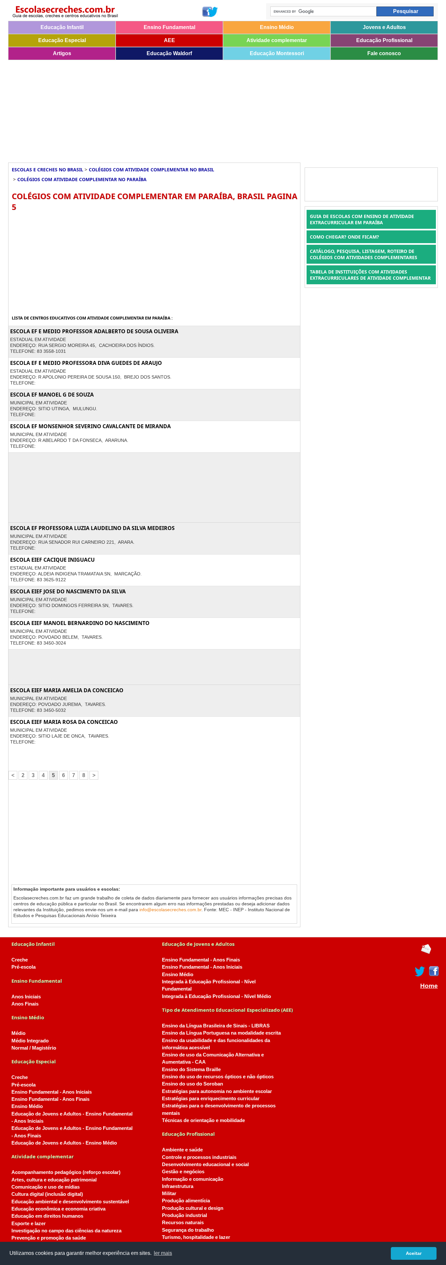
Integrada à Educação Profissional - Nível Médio (216, 996)
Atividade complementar (277, 40)
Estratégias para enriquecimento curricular (211, 1098)
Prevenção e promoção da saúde (48, 1238)
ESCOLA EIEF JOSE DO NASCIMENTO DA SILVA (68, 591)
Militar (169, 1193)
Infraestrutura (177, 1186)
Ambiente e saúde (182, 1149)
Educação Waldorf (169, 53)
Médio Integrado (30, 1040)
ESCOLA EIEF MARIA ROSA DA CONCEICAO (64, 722)
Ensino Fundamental (169, 27)
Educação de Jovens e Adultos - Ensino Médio (64, 1143)
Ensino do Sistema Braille (191, 1069)
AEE (169, 40)
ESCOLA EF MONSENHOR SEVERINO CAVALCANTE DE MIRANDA (90, 426)
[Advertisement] (204, 109)
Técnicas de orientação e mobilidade (203, 1120)
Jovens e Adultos (384, 27)
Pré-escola (23, 967)
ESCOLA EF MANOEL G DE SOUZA (52, 394)
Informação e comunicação (192, 1179)
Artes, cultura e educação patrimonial (54, 1179)
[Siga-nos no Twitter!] (213, 12)
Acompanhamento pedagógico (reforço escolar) (65, 1172)
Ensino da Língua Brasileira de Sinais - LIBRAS (216, 1025)
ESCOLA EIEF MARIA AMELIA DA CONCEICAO (66, 690)
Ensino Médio (277, 27)
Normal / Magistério (33, 1048)
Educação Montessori (277, 53)
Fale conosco (384, 53)
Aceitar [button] (414, 1253)
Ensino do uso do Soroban (192, 1083)
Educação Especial (62, 40)
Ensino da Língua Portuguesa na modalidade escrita (221, 1033)
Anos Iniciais (26, 996)
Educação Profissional (384, 40)
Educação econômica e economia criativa (58, 1208)
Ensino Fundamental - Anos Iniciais (51, 1092)
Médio (18, 1033)
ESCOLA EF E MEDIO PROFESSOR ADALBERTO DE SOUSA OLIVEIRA (94, 331)
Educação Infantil (62, 27)
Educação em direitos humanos (47, 1216)
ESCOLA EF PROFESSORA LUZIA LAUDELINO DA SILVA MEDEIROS (92, 528)
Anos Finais (25, 1004)
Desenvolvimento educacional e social (205, 1164)
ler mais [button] (163, 1253)
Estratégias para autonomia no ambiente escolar (217, 1091)
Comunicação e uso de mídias (45, 1187)
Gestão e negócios (183, 1171)
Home (429, 986)
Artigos (62, 53)
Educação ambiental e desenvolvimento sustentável (70, 1201)
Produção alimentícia (186, 1200)
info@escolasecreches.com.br (170, 909)
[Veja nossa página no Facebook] (206, 12)
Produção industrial (184, 1215)
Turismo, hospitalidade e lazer (196, 1237)
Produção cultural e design (192, 1208)
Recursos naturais (183, 1222)
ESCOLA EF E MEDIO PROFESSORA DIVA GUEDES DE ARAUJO (86, 363)
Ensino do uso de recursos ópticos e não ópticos (218, 1076)
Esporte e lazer (28, 1223)
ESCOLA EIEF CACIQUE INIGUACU (52, 559)
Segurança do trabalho (188, 1230)
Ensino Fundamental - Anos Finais (50, 1099)
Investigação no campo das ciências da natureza (66, 1230)
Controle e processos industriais (199, 1157)
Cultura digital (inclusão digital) (47, 1194)
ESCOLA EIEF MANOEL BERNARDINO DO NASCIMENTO (80, 623)
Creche (19, 959)
